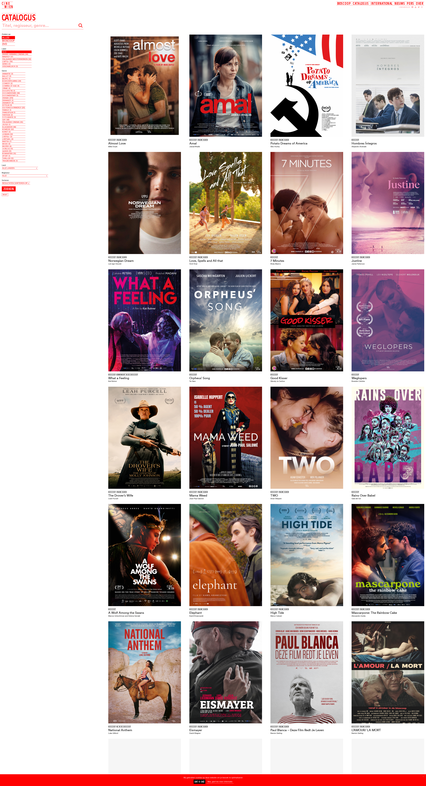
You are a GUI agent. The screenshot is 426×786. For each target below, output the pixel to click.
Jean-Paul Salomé (196, 498)
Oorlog (7, 149)
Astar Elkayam (276, 498)
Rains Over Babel (363, 495)
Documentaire (11, 93)
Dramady (7, 100)
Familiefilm (8, 112)
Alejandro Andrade (359, 146)
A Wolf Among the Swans (126, 613)
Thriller (8, 158)
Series (6, 64)
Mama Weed (198, 495)
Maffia (6, 141)
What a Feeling (118, 378)
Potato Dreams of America (288, 143)
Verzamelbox (10, 66)
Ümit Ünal (193, 264)
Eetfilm (7, 105)
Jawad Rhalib (194, 146)
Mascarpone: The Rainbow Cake (374, 613)
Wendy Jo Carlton (277, 381)
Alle (4, 52)
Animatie (7, 74)
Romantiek (9, 153)
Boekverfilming (11, 81)
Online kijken (121, 140)
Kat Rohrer (112, 381)
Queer (6, 151)
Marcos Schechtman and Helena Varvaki (124, 616)
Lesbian (7, 134)
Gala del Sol (356, 498)
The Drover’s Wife (120, 495)
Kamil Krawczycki (196, 616)
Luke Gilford (113, 733)
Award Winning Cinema (15, 54)
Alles (5, 37)
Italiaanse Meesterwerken (16, 59)
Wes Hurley (275, 146)
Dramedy (8, 103)
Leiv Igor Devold (114, 264)
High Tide (277, 613)
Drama (7, 98)
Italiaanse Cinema (12, 122)
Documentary (10, 95)
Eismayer (195, 730)
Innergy (7, 57)
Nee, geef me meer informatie (220, 781)
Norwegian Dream (121, 261)
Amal (193, 143)
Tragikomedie (10, 161)
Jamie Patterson (358, 264)
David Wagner (195, 733)
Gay (5, 119)
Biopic (6, 78)
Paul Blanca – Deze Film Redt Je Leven (297, 730)
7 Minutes (277, 261)
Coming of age (10, 86)
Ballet (6, 76)
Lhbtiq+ (7, 136)
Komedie (8, 129)
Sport (6, 156)
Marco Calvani (276, 616)
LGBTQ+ (7, 61)
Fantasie (7, 115)
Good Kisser (278, 378)
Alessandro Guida (358, 616)
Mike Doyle (112, 146)
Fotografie (9, 117)
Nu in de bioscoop (123, 726)
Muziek (7, 146)
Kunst (6, 132)
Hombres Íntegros (364, 143)
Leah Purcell (113, 498)
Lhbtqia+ (7, 139)
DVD (4, 43)
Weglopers (359, 378)
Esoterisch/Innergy (13, 107)
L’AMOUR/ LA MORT (366, 730)
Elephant (195, 613)
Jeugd (6, 124)
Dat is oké (199, 781)
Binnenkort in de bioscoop (127, 374)
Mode (6, 144)
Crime (6, 88)
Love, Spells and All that (206, 261)
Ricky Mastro (275, 264)
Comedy (7, 83)
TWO (274, 495)
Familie (6, 110)
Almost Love (117, 143)
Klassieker (9, 127)
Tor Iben (192, 381)
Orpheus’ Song (199, 378)
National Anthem (120, 730)
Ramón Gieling (276, 733)
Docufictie (8, 91)
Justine (357, 261)
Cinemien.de (404, 7)
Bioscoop (8, 40)
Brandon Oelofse (358, 381)
